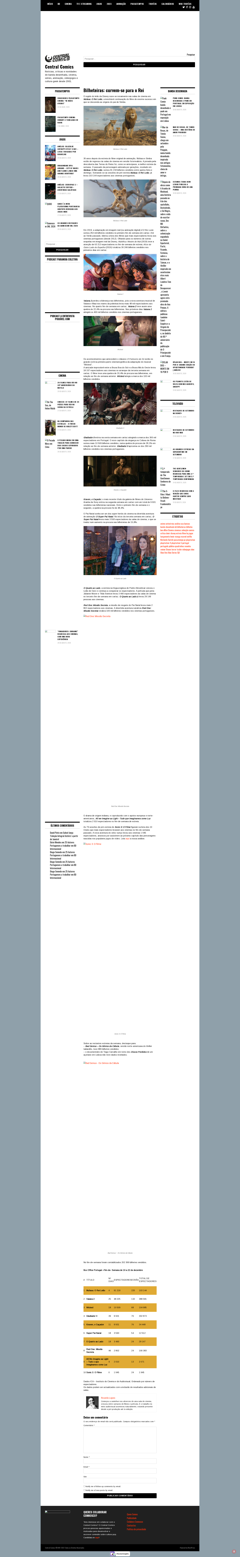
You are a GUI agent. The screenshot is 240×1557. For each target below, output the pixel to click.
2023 (109, 3)
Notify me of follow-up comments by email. (103, 1486)
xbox (192, 549)
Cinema (68, 3)
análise (177, 523)
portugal (185, 542)
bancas (187, 523)
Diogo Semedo (56, 852)
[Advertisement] (120, 29)
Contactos (131, 1525)
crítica (163, 533)
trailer (179, 549)
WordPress (191, 1547)
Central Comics (59, 66)
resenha (187, 546)
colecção (185, 530)
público (171, 546)
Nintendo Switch (166, 539)
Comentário (89, 1425)
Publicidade (131, 1518)
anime (162, 523)
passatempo (178, 539)
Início (50, 3)
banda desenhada (167, 526)
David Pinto (55, 832)
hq (187, 533)
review (162, 549)
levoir (172, 536)
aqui (128, 839)
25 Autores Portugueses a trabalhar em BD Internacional (63, 845)
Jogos (99, 3)
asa (182, 523)
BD (59, 3)
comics (191, 530)
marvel (183, 536)
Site (85, 1477)
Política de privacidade (136, 1529)
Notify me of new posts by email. (99, 1490)
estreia (179, 533)
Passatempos (137, 3)
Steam (168, 549)
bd (176, 526)
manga (177, 536)
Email (87, 1467)
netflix (189, 536)
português (164, 546)
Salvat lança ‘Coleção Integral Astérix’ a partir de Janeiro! (64, 836)
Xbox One (163, 552)
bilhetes (189, 526)
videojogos (186, 549)
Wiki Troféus (185, 3)
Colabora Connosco (135, 1521)
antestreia (170, 523)
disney (173, 533)
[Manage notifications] (234, 1551)
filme (184, 533)
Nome (87, 1457)
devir (168, 533)
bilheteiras (181, 526)
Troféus (153, 3)
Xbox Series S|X (174, 552)
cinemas (177, 530)
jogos (191, 533)
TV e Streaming (84, 3)
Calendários (168, 3)
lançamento (165, 536)
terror (174, 549)
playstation (190, 539)
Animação (121, 3)
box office (164, 530)
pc (185, 539)
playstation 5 (176, 542)
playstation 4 (165, 542)
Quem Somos (132, 1514)
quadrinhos (179, 546)
